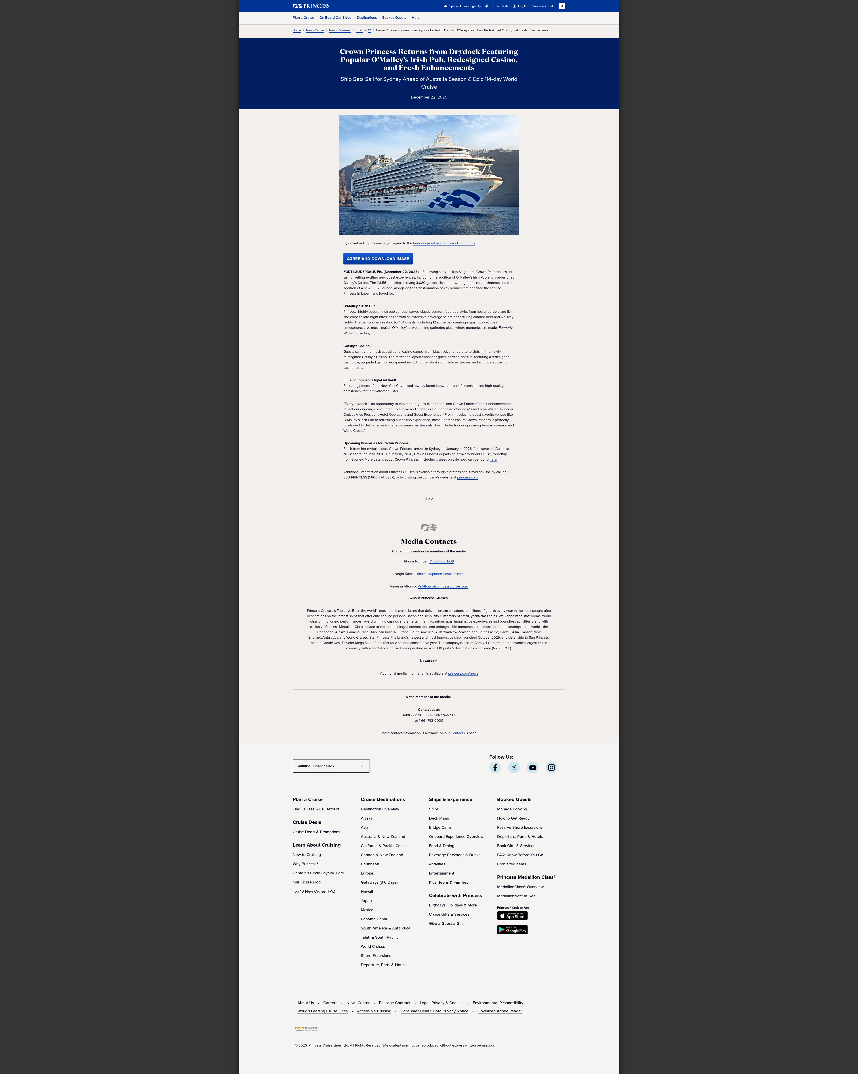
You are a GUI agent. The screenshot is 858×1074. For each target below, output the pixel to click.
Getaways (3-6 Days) (379, 882)
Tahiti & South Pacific (380, 937)
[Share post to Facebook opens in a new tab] (495, 767)
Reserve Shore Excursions (520, 827)
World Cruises (373, 946)
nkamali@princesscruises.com (440, 573)
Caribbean (370, 864)
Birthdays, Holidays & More (453, 905)
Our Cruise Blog (307, 882)
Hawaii (367, 891)
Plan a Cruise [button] (303, 17)
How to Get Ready (513, 818)
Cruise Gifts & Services (449, 914)
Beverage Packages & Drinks (454, 855)
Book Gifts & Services (516, 845)
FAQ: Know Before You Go (520, 855)
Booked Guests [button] (394, 17)
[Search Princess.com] (562, 6)
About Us (305, 1002)
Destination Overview (380, 809)
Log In (522, 6)
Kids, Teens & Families (448, 882)
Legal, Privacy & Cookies (441, 1002)
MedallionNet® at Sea (516, 896)
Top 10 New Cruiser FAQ (314, 891)
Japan (366, 900)
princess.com (467, 477)
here (493, 459)
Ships (434, 809)
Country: (303, 766)
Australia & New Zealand (383, 836)
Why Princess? (305, 863)
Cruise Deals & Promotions (316, 832)
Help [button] (415, 17)
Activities (437, 864)
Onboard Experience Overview (456, 836)
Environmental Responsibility (498, 1002)
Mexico (367, 909)
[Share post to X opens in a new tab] (514, 767)
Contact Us (459, 732)
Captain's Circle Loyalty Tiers (318, 873)
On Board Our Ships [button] (335, 17)
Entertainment (441, 873)
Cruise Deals (499, 6)
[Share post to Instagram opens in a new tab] (551, 767)
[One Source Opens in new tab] (307, 1029)
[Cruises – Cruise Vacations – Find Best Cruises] (326, 6)
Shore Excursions (376, 955)
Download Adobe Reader (500, 1011)
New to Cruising (307, 854)
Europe (367, 873)
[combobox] (339, 766)
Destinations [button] (367, 17)
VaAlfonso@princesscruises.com (443, 586)
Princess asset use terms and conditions (444, 243)
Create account (542, 6)
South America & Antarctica (385, 928)
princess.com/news (463, 673)
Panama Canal (374, 919)
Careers (330, 1002)
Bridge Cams (440, 827)
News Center (358, 1002)
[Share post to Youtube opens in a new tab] (532, 767)
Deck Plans (439, 818)
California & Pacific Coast (383, 845)
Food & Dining (441, 845)
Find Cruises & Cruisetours (316, 809)
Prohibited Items (511, 864)
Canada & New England (382, 855)
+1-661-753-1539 (441, 561)
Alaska (367, 818)
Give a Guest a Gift (446, 923)
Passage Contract (394, 1002)
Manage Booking (512, 809)
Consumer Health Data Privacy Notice (434, 1011)
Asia (364, 827)
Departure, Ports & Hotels (383, 964)
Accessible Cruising (374, 1011)
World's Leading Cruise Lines (322, 1011)
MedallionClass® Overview (520, 886)
